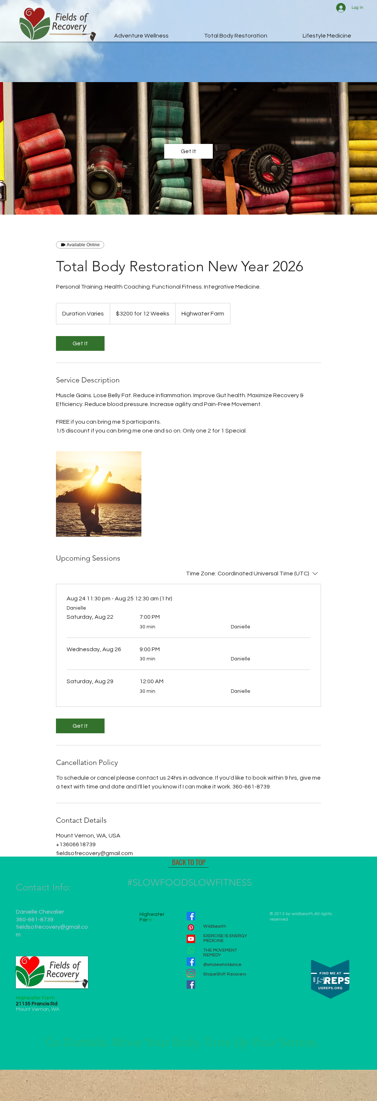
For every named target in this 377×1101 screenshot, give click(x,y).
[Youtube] (191, 939)
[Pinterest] (191, 927)
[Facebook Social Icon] (191, 984)
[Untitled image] (98, 494)
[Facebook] (191, 916)
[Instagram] (191, 973)
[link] (188, 151)
